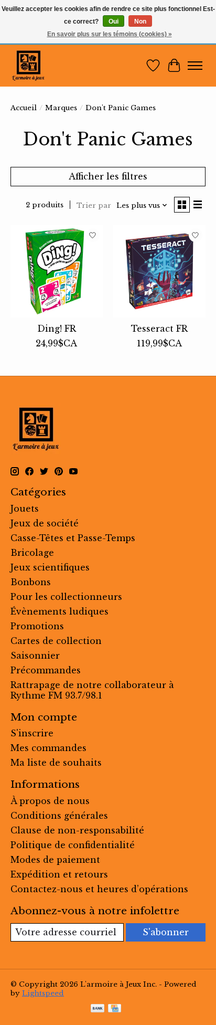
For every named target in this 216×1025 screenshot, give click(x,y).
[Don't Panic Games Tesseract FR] (159, 271)
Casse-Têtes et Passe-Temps (72, 538)
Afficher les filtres (108, 176)
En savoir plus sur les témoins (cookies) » (109, 34)
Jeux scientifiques (50, 567)
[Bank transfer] (97, 1009)
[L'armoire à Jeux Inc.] (28, 65)
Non (140, 21)
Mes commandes (48, 748)
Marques (61, 107)
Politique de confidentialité (72, 845)
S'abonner (166, 932)
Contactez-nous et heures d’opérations (99, 889)
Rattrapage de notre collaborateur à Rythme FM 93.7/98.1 (92, 690)
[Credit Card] (114, 1009)
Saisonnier (35, 655)
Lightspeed (43, 993)
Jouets (24, 508)
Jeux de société (44, 523)
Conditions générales (59, 815)
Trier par (94, 205)
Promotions (37, 626)
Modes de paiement (55, 859)
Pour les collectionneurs (66, 596)
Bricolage (32, 552)
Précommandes (45, 670)
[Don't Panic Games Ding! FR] (56, 271)
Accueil (23, 107)
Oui (113, 21)
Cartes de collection (56, 641)
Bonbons (30, 582)
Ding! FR (56, 328)
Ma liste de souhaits (56, 762)
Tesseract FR (159, 328)
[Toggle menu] (195, 65)
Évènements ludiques (59, 611)
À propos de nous (50, 801)
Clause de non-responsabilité (77, 830)
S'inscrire (31, 733)
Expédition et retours (59, 874)
